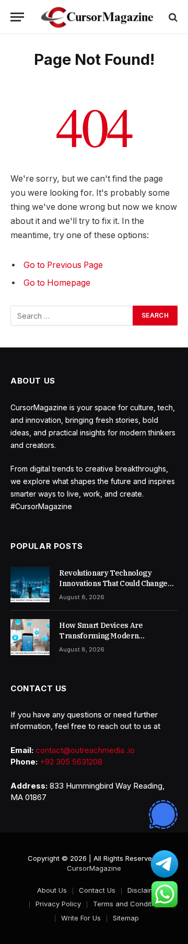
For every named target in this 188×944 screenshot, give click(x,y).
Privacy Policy (58, 904)
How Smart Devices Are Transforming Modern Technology (101, 636)
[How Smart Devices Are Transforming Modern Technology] (30, 637)
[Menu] (17, 17)
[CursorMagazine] (97, 17)
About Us (52, 890)
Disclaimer (144, 890)
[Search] (172, 17)
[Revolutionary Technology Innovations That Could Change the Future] (30, 584)
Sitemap (126, 918)
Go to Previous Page (63, 265)
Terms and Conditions (129, 904)
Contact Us (97, 890)
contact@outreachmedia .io (85, 750)
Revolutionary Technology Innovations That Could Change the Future (113, 583)
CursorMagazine (94, 868)
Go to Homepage (57, 283)
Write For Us (81, 918)
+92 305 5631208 (71, 762)
